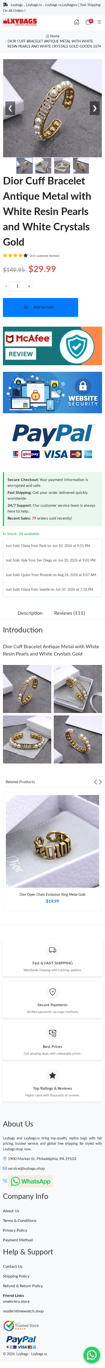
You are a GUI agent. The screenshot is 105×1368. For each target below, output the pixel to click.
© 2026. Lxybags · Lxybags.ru (25, 1354)
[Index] (77, 22)
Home (54, 36)
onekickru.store (16, 1301)
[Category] (99, 22)
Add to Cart (43, 307)
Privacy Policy (15, 1230)
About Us (11, 1211)
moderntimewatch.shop (23, 1311)
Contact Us (12, 1267)
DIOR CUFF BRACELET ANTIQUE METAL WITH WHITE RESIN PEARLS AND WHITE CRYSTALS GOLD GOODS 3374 (54, 44)
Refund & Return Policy (23, 1286)
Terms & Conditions (19, 1221)
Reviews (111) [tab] (69, 613)
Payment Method (18, 1240)
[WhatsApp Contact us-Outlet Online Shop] (92, 1355)
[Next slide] (100, 782)
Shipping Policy (16, 1276)
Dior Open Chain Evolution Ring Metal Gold (52, 894)
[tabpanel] (52, 854)
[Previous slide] (95, 782)
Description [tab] (30, 613)
